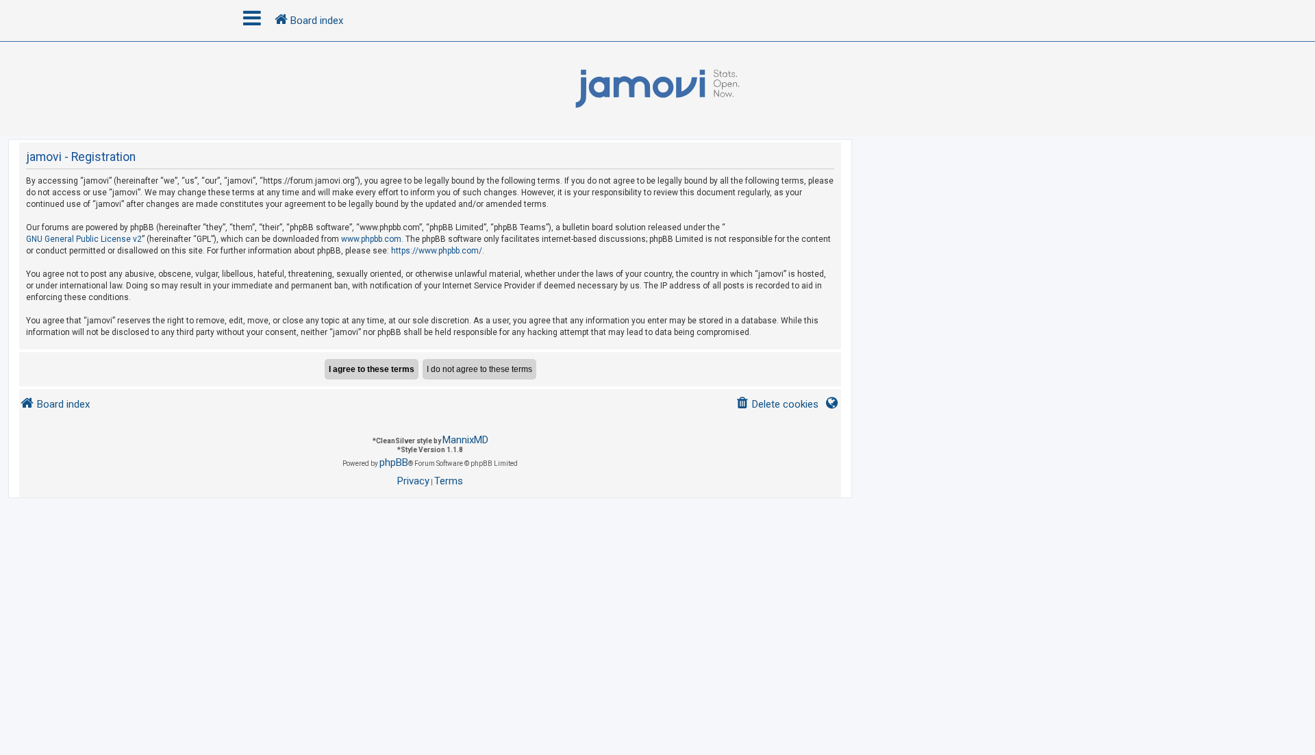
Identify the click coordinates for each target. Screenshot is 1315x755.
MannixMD (465, 440)
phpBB (393, 462)
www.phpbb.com (371, 239)
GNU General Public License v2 (84, 239)
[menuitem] (777, 404)
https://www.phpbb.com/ (436, 251)
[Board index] (657, 89)
